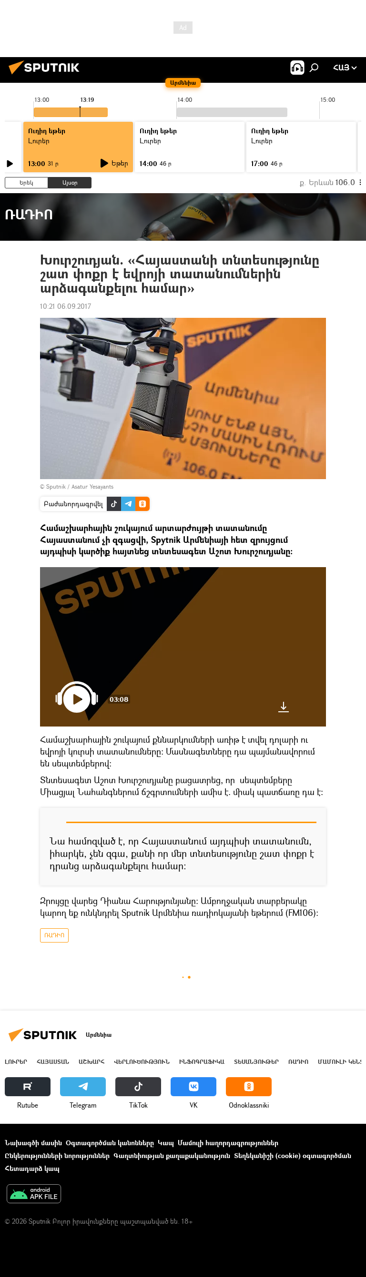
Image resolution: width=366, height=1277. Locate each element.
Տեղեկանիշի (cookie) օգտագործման (292, 1155)
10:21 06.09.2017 (65, 306)
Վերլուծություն (142, 1062)
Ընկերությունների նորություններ (57, 1155)
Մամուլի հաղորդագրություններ (228, 1142)
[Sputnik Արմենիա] (47, 75)
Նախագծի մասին (33, 1142)
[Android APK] (33, 1194)
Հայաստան (53, 1062)
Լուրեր (16, 1062)
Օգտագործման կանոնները (110, 1142)
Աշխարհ (91, 1062)
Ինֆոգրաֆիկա (201, 1062)
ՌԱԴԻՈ (54, 935)
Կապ (166, 1142)
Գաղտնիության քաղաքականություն (171, 1155)
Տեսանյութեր (256, 1062)
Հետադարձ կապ (32, 1168)
